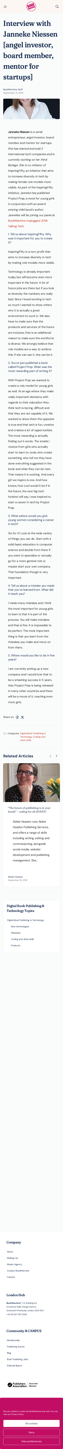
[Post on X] (22, 717)
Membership (13, 1340)
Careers (11, 1277)
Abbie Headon (15, 876)
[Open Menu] (5, 6)
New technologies (20, 926)
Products (15, 945)
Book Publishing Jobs (17, 1359)
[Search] (57, 6)
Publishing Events (15, 1346)
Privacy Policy (17, 1414)
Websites (15, 932)
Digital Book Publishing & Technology (25, 920)
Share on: (8, 717)
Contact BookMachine (18, 1270)
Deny (31, 1432)
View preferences (31, 1441)
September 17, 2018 (13, 92)
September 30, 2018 (17, 880)
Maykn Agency (14, 1264)
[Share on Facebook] (17, 717)
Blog (9, 1352)
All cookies (31, 1423)
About (10, 1251)
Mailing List (12, 1258)
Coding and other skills (22, 939)
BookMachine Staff (13, 89)
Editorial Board (14, 1365)
